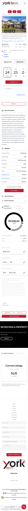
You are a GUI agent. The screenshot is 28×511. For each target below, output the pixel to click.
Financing (14, 412)
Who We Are (14, 417)
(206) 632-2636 (14, 480)
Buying (14, 408)
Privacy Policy (5, 509)
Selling (14, 410)
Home (14, 404)
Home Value (14, 415)
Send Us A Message (14, 454)
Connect (14, 419)
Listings (14, 406)
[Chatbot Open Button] (23, 506)
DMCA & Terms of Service (15, 509)
